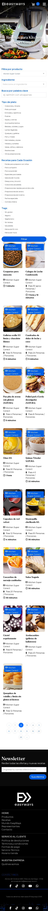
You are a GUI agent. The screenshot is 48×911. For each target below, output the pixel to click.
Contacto (7, 829)
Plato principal (10, 109)
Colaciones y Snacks (12, 106)
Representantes (11, 826)
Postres (7, 116)
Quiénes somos (10, 864)
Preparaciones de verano (14, 191)
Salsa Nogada (32, 577)
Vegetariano (9, 219)
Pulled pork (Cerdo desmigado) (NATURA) (35, 400)
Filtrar (24, 239)
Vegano (8, 215)
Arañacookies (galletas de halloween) (32, 638)
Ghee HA (7, 458)
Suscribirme (37, 777)
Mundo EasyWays (11, 823)
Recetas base (10, 150)
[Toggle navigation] (44, 4)
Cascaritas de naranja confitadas (12, 578)
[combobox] (24, 73)
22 (39, 731)
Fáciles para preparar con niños (17, 164)
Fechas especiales (11, 198)
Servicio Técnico (10, 850)
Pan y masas (10, 137)
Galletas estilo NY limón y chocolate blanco (12, 338)
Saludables (9, 226)
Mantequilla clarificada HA (32, 520)
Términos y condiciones (15, 844)
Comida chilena (11, 202)
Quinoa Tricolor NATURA (33, 459)
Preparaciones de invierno (15, 195)
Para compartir (11, 168)
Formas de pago (11, 847)
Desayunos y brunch (13, 181)
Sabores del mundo (12, 178)
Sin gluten (9, 212)
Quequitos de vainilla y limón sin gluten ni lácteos (12, 696)
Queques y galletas (12, 133)
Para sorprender (11, 171)
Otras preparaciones (12, 154)
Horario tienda (10, 853)
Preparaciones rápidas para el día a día (19, 188)
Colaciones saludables (13, 185)
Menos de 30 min (11, 229)
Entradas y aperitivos (13, 113)
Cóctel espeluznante (9, 637)
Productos (7, 817)
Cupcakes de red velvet (11, 520)
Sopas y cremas (11, 120)
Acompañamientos (12, 123)
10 (33, 731)
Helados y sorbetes (12, 144)
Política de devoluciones (15, 840)
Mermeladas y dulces (13, 140)
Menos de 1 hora (11, 233)
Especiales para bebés (13, 174)
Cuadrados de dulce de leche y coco (33, 338)
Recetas (6, 820)
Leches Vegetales (11, 130)
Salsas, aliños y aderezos (14, 147)
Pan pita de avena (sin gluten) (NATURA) (12, 400)
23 (21, 737)
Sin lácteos (9, 222)
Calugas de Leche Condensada (34, 273)
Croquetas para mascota (11, 273)
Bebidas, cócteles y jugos (14, 126)
